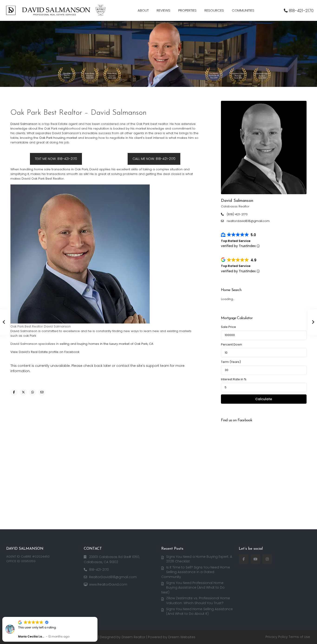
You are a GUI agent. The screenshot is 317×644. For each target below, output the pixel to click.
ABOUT (143, 10)
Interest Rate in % (233, 379)
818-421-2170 (301, 10)
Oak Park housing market (58, 138)
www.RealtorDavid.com (108, 584)
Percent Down (231, 344)
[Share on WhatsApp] (32, 392)
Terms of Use (299, 636)
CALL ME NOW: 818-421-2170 (154, 158)
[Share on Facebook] (13, 392)
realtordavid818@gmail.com (248, 221)
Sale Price (228, 327)
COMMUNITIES (243, 10)
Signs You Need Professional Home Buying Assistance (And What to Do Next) (193, 588)
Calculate (263, 399)
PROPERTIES (187, 10)
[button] (97, 617)
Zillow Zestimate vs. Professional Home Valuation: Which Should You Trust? (198, 600)
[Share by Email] (41, 392)
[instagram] (267, 559)
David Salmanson (23, 124)
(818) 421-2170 (237, 214)
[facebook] (243, 559)
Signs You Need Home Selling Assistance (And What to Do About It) (199, 611)
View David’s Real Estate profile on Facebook (44, 352)
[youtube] (255, 559)
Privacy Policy (276, 636)
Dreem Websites (181, 637)
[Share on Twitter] (23, 392)
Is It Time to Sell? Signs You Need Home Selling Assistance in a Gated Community (195, 572)
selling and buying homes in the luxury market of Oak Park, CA (106, 344)
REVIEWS (163, 10)
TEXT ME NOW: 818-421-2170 (56, 158)
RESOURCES (214, 10)
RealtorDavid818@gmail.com (113, 577)
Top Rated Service (235, 241)
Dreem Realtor (133, 637)
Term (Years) (231, 362)
